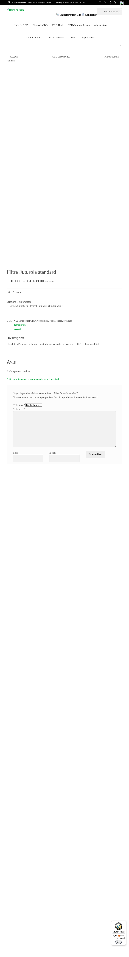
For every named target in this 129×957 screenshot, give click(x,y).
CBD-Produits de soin (79, 25)
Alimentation (100, 25)
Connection (90, 14)
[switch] (118, 942)
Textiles (73, 37)
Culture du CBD (34, 37)
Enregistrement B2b (70, 14)
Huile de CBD (21, 25)
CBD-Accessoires (56, 37)
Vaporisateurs (88, 37)
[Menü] (124, 922)
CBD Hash (57, 25)
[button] (121, 6)
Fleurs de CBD (40, 25)
